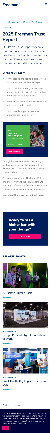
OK (5, 428)
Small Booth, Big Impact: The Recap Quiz (25, 383)
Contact (6, 405)
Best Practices (9, 331)
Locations (17, 405)
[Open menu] (46, 4)
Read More (7, 298)
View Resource (14, 151)
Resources (13, 22)
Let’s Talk (25, 236)
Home (5, 22)
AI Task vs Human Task (17, 293)
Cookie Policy (33, 423)
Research (7, 27)
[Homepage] (11, 4)
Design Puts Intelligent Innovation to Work (24, 337)
